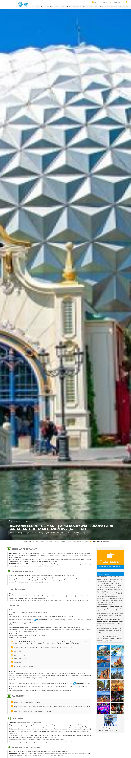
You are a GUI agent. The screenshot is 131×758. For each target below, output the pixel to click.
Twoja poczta (45, 6)
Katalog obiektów (123, 6)
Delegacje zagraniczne (75, 6)
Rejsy (90, 6)
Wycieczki (96, 6)
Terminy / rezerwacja (110, 561)
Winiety (52, 6)
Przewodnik (64, 6)
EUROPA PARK (42, 620)
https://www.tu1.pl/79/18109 (106, 730)
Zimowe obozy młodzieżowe (108, 6)
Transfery (85, 6)
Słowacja (57, 6)
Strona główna (28, 541)
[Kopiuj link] (116, 730)
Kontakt (38, 6)
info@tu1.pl (115, 2)
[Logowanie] (126, 2)
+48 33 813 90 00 (100, 2)
